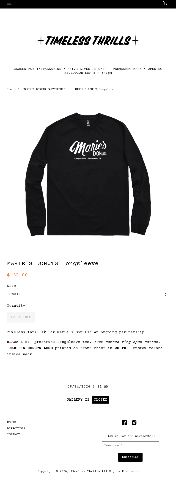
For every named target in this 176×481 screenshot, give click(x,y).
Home (10, 89)
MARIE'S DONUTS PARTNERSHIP (44, 89)
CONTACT (13, 434)
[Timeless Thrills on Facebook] (124, 424)
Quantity (16, 306)
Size (11, 286)
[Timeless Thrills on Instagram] (134, 424)
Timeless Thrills (85, 471)
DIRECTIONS (16, 428)
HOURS (11, 422)
